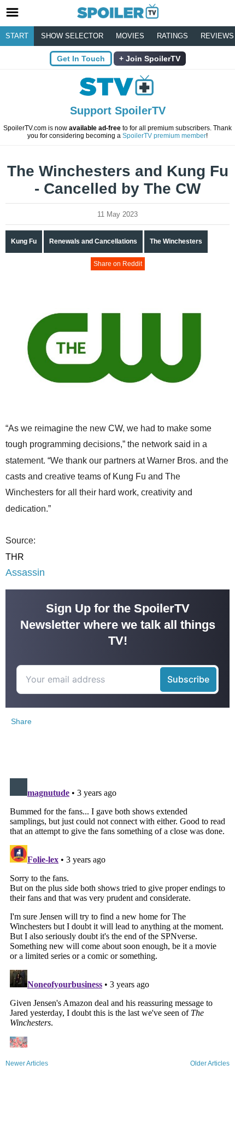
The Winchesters (176, 241)
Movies (130, 36)
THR (14, 557)
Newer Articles (26, 1063)
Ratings (172, 36)
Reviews (217, 36)
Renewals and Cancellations (93, 241)
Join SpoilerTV (152, 58)
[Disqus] (117, 911)
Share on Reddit (117, 264)
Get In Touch (81, 58)
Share (21, 721)
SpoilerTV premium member (164, 136)
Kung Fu (24, 241)
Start (16, 36)
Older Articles (210, 1063)
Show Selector (72, 36)
